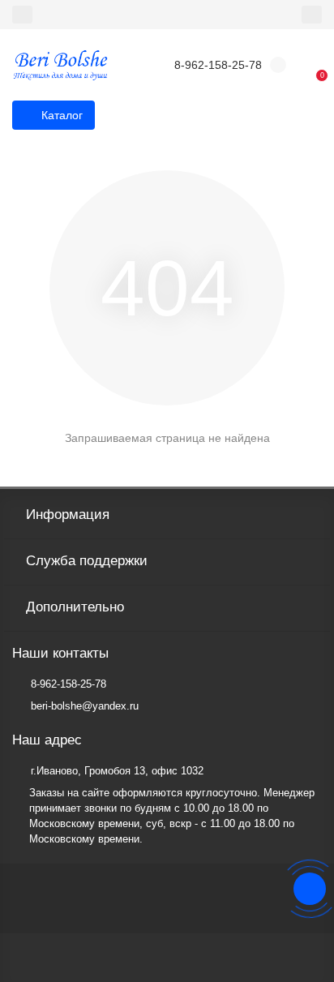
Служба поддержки (87, 560)
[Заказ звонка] (309, 889)
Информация (67, 514)
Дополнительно (75, 607)
